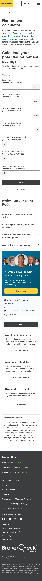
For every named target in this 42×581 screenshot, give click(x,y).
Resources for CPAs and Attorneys (17, 499)
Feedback (5, 525)
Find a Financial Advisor (12, 481)
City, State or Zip (10, 315)
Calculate (21, 183)
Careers (6, 494)
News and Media (9, 490)
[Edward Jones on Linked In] (9, 519)
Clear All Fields (21, 189)
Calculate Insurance (21, 377)
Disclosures (7, 485)
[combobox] (21, 318)
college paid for (29, 33)
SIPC (8, 559)
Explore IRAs (21, 404)
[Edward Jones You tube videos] (21, 519)
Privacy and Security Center (12, 528)
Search (21, 324)
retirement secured (14, 36)
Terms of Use (7, 540)
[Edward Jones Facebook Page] (3, 519)
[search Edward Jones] (18, 3)
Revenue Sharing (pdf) (11, 532)
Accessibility (6, 536)
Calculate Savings (21, 350)
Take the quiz (21, 291)
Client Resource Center (12, 508)
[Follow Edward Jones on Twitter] (15, 519)
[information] (23, 122)
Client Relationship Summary (14, 504)
